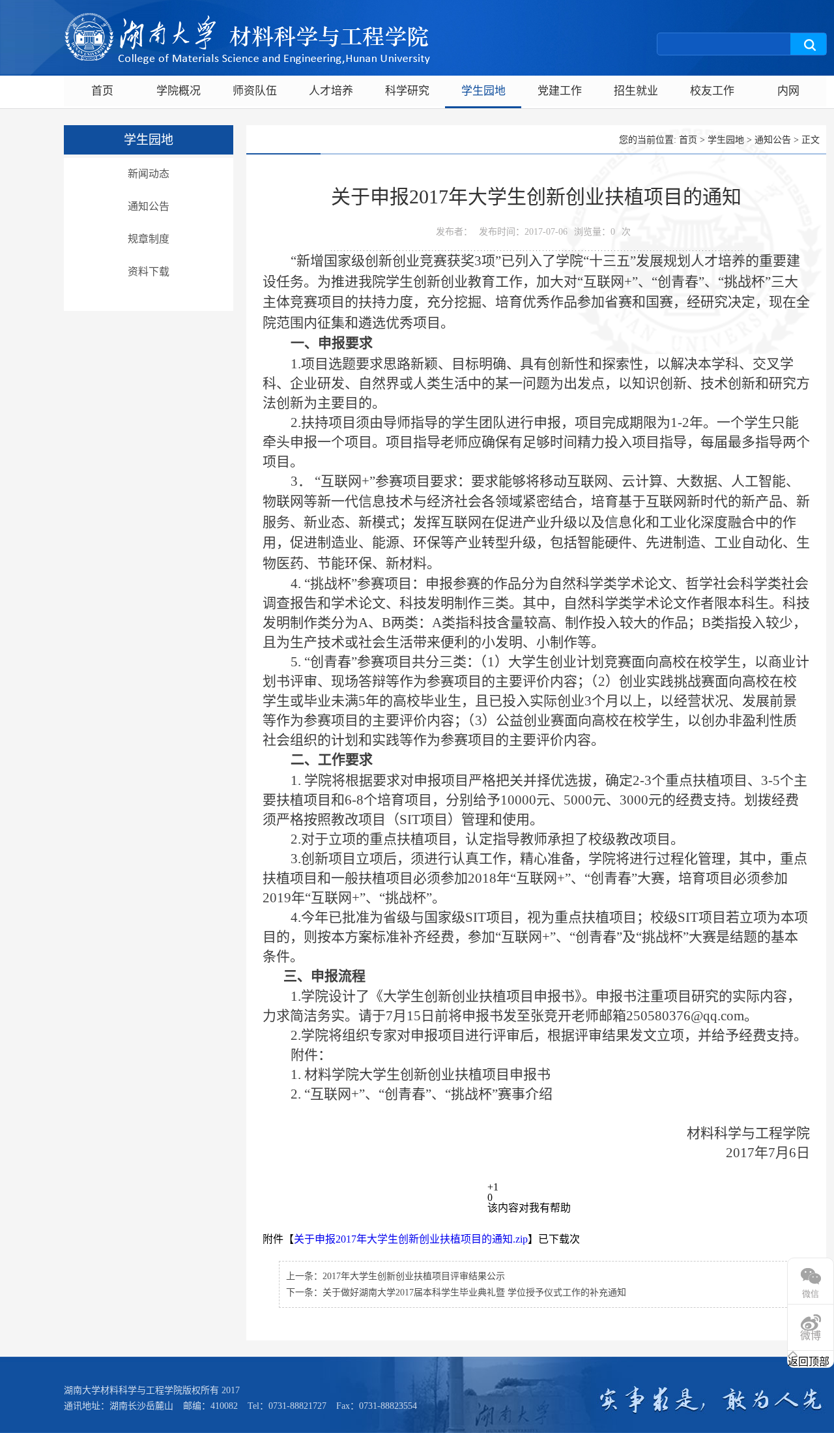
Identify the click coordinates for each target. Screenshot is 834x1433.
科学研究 (407, 91)
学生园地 (483, 91)
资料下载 (148, 271)
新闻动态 (148, 173)
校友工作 (712, 91)
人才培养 (331, 91)
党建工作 (560, 91)
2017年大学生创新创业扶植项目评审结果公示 (414, 1276)
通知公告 (148, 206)
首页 (102, 91)
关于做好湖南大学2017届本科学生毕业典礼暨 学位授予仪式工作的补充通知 (474, 1292)
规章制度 (148, 238)
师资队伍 (255, 91)
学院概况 (178, 91)
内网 (788, 91)
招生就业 (636, 91)
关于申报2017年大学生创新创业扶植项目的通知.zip (411, 1239)
